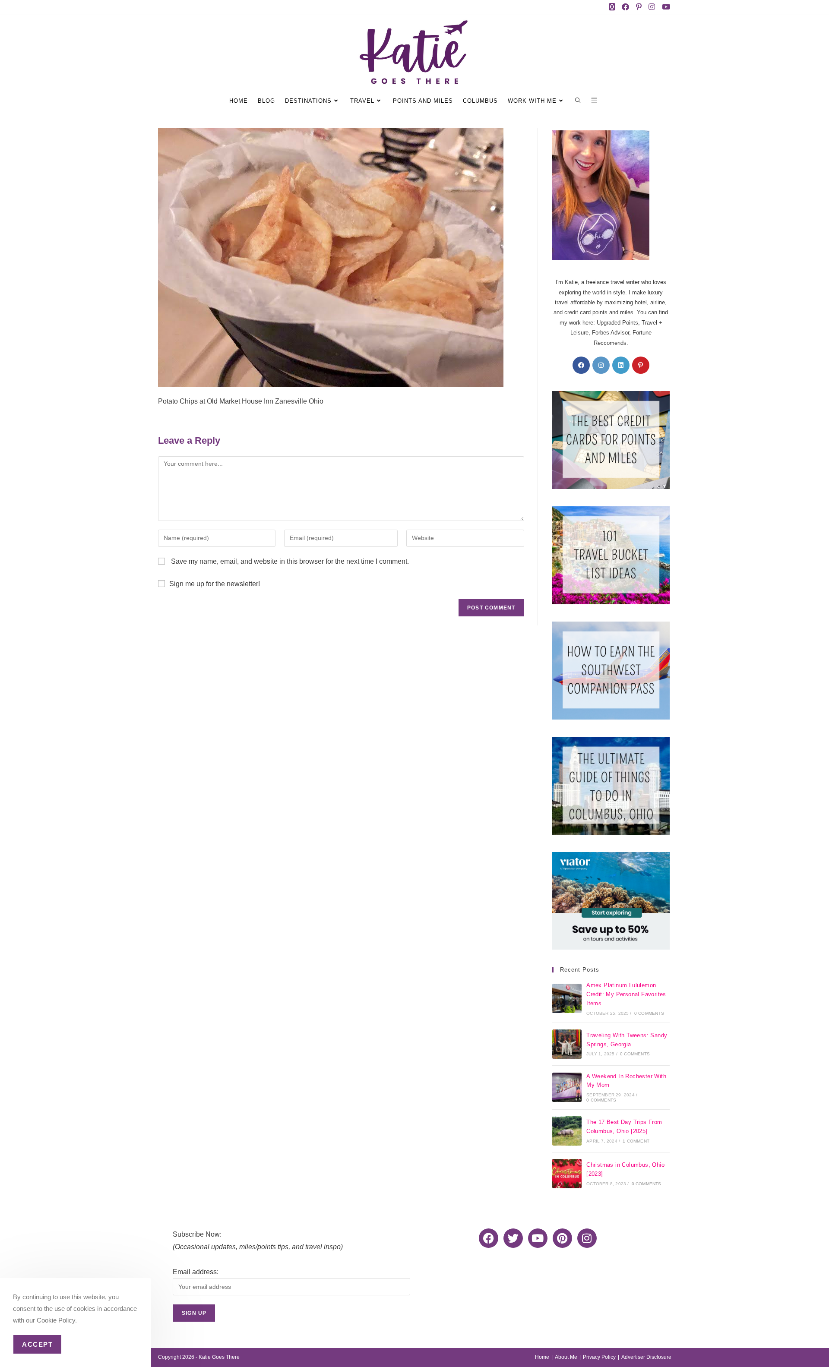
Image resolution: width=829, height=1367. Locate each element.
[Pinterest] (640, 365)
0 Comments (649, 1013)
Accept (37, 1344)
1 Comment (636, 1141)
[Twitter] (513, 1238)
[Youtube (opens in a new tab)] (665, 7)
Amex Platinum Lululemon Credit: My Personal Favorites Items (626, 994)
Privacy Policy (599, 1357)
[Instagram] (601, 365)
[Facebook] (581, 365)
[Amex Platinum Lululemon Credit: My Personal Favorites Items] (567, 998)
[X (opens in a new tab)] (614, 7)
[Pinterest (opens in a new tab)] (640, 7)
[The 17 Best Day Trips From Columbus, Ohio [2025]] (567, 1131)
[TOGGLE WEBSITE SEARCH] (579, 101)
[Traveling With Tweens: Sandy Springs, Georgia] (567, 1044)
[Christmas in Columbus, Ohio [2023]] (567, 1173)
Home (542, 1357)
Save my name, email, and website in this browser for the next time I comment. (290, 561)
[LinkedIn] (621, 365)
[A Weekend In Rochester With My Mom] (567, 1087)
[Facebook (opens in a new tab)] (627, 7)
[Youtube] (537, 1238)
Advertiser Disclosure (646, 1357)
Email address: (195, 1271)
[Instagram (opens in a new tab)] (653, 7)
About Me (566, 1357)
